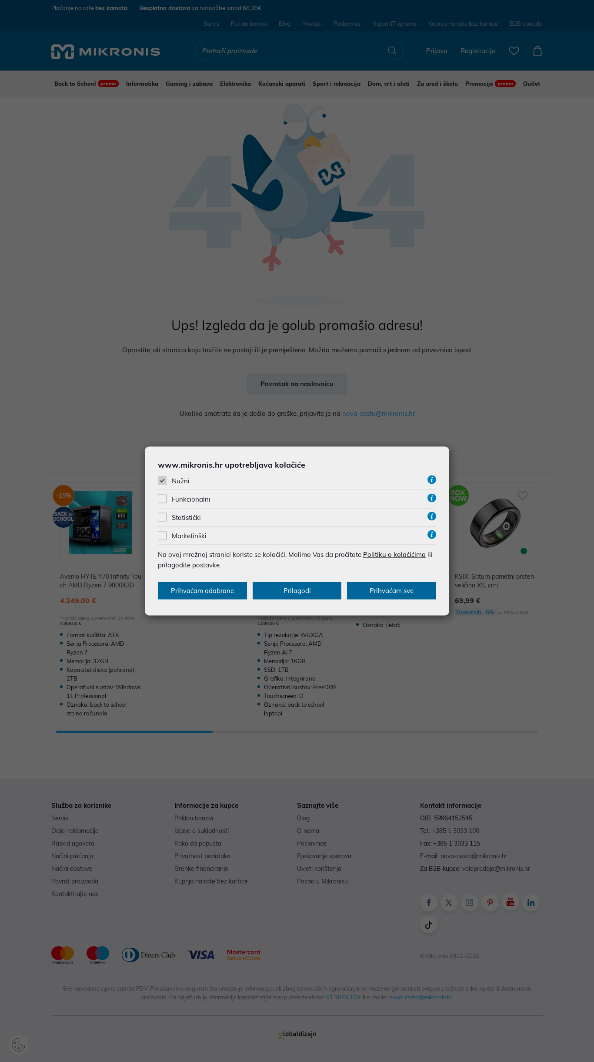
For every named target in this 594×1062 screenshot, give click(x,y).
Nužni (181, 480)
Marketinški (189, 536)
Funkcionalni (191, 499)
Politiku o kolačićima (394, 554)
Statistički (186, 517)
